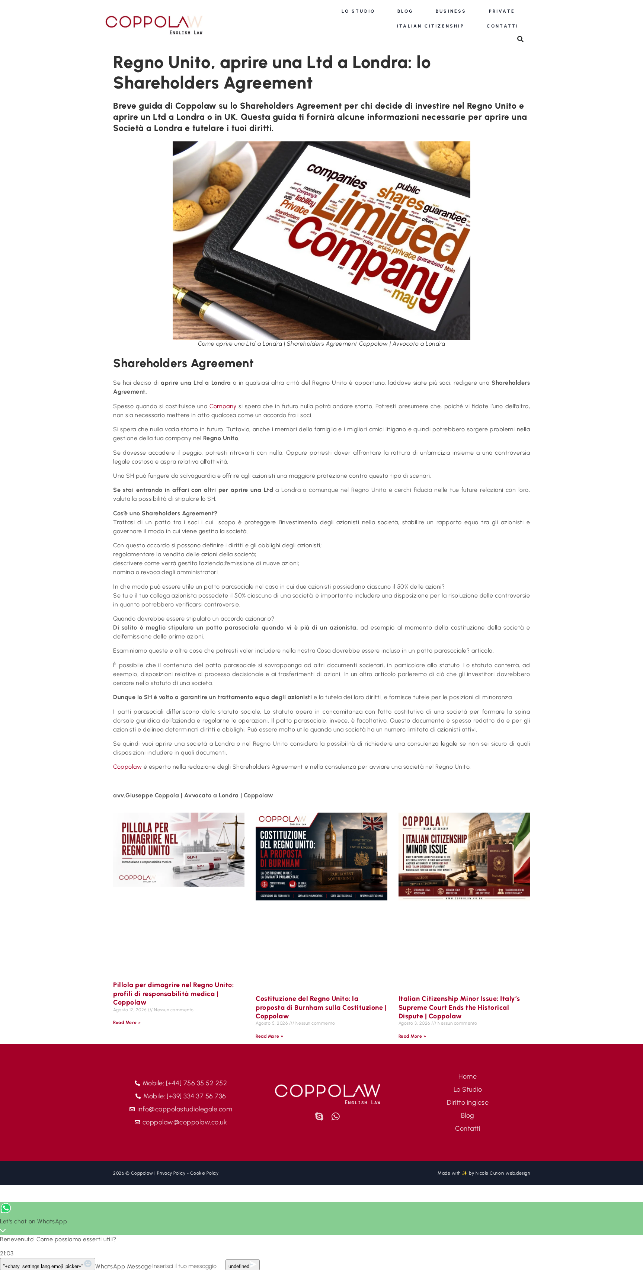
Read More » (127, 1022)
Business (451, 11)
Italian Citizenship (430, 26)
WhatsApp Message (123, 1267)
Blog (405, 11)
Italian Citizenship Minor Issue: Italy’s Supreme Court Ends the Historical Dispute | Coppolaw (459, 1007)
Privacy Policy (171, 1173)
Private (502, 11)
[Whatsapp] (335, 1116)
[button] (520, 39)
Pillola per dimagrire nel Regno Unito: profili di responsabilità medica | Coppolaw (173, 993)
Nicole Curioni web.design (503, 1173)
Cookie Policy (204, 1173)
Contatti (503, 26)
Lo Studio (358, 11)
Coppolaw (127, 766)
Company (223, 406)
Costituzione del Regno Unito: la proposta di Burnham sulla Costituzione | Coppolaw (321, 1007)
